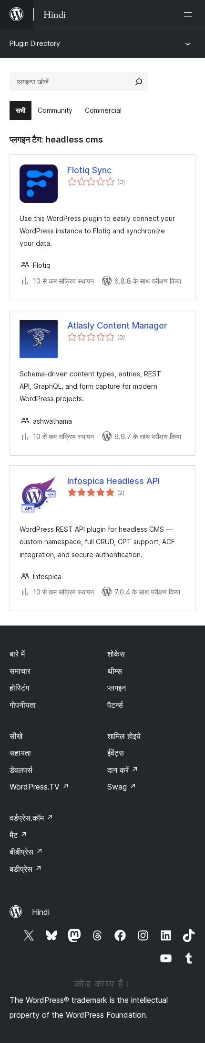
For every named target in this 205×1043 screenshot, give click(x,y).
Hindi (41, 912)
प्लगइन (116, 687)
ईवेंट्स (115, 753)
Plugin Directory (35, 43)
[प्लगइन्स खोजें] (138, 81)
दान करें (122, 770)
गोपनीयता (23, 705)
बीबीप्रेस (26, 851)
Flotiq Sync (89, 170)
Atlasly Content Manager (117, 325)
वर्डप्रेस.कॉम (31, 818)
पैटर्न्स (115, 705)
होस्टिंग (19, 687)
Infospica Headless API (113, 481)
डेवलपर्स (21, 770)
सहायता (20, 753)
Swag (121, 786)
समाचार (20, 671)
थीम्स (114, 671)
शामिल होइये (124, 736)
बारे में (17, 654)
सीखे (16, 736)
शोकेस (116, 654)
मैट (18, 835)
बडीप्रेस (26, 869)
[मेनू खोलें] (189, 14)
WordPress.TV (39, 786)
